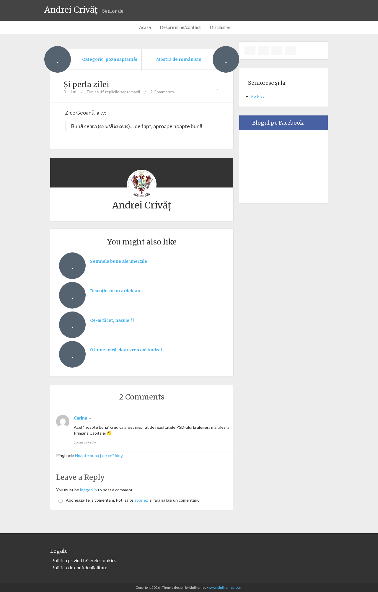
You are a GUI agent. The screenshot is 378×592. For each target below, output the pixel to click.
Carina (80, 417)
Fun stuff (95, 91)
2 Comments (162, 91)
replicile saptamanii (122, 91)
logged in (88, 489)
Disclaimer (220, 27)
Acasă (145, 27)
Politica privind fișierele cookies (83, 560)
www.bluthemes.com (225, 587)
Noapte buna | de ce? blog (99, 455)
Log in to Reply (85, 442)
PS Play (258, 96)
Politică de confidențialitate (79, 567)
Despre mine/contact (180, 27)
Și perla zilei (86, 84)
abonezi (141, 500)
